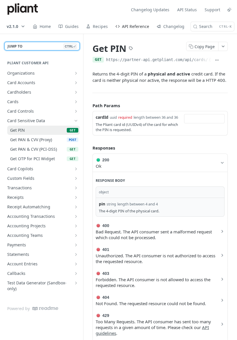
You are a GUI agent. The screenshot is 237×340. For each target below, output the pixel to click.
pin (102, 204)
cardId (102, 117)
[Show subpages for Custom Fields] (76, 178)
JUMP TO (41, 46)
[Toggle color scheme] (229, 9)
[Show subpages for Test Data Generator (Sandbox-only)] (76, 283)
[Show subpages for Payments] (76, 245)
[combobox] (204, 118)
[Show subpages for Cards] (76, 101)
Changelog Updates (150, 9)
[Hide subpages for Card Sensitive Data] (76, 120)
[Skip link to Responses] (88, 148)
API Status (187, 9)
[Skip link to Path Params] (88, 105)
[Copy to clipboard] (225, 60)
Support (212, 9)
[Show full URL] (217, 60)
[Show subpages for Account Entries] (76, 264)
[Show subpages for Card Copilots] (76, 169)
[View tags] (130, 49)
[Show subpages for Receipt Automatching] (76, 207)
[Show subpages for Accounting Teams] (76, 235)
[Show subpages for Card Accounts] (76, 82)
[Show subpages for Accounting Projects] (76, 226)
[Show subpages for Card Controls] (76, 111)
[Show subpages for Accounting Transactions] (76, 216)
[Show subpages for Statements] (76, 254)
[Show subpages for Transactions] (76, 188)
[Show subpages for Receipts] (76, 197)
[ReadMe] (45, 308)
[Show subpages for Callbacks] (76, 273)
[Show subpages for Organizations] (76, 73)
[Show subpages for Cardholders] (76, 92)
